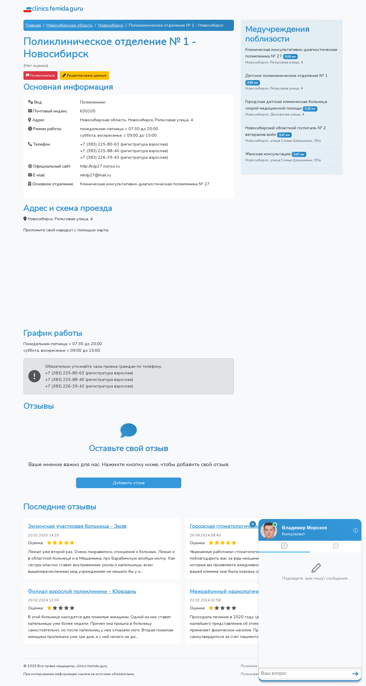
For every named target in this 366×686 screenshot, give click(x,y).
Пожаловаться (42, 75)
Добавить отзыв (129, 483)
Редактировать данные (86, 75)
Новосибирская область (70, 25)
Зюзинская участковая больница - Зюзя (77, 526)
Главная (33, 25)
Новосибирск (110, 25)
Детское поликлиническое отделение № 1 (286, 75)
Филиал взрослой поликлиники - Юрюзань (82, 591)
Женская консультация (268, 154)
